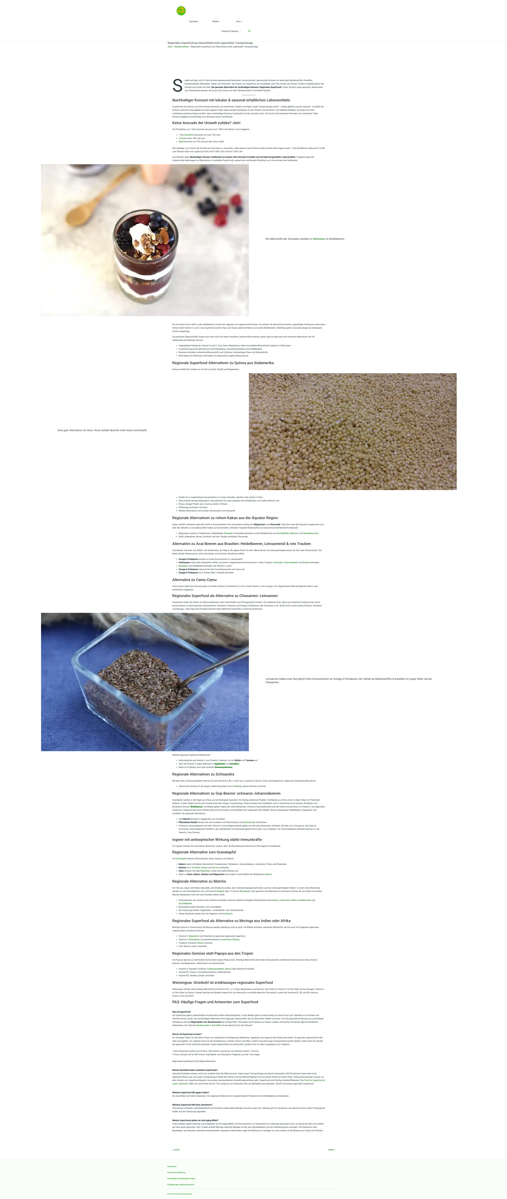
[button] (249, 31)
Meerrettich (194, 936)
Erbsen (200, 943)
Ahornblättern (283, 533)
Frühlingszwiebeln (215, 969)
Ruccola (216, 867)
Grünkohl (196, 867)
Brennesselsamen (223, 767)
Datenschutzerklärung (176, 1172)
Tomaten (183, 138)
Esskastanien (249, 822)
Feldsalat (237, 786)
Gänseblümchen (310, 533)
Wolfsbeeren (197, 806)
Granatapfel (180, 858)
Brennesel (205, 871)
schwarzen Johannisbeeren (285, 562)
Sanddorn (234, 764)
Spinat (228, 969)
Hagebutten (219, 764)
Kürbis (294, 900)
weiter (332, 1149)
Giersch (268, 874)
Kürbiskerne (194, 939)
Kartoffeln (189, 135)
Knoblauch (227, 913)
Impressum (171, 1166)
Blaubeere (183, 566)
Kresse (204, 867)
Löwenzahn (284, 900)
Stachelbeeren (185, 903)
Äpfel (181, 141)
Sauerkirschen (304, 900)
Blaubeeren (245, 891)
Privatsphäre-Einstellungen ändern (181, 1178)
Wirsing (235, 939)
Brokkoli (221, 891)
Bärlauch (294, 533)
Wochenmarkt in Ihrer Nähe (208, 1025)
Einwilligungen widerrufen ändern (180, 1185)
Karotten (274, 900)
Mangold (228, 533)
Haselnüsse (226, 939)
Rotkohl (306, 562)
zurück (175, 1149)
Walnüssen (319, 238)
